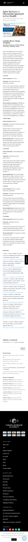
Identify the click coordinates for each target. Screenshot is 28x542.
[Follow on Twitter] (7, 529)
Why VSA (5, 485)
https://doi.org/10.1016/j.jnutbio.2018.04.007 (13, 277)
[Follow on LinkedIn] (16, 529)
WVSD (4, 465)
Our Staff (5, 456)
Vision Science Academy (10, 18)
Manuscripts (6, 20)
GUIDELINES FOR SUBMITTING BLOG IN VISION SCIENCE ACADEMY (12, 393)
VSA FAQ (5, 482)
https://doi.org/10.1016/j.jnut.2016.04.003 (13, 292)
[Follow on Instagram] (10, 529)
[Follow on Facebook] (4, 529)
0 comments (13, 20)
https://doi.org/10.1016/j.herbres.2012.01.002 (14, 327)
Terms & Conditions (8, 497)
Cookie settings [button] (20, 537)
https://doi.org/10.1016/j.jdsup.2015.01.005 (13, 302)
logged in (11, 342)
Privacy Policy (7, 488)
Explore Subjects (7, 450)
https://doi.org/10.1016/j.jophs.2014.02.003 (13, 310)
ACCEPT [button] (14, 539)
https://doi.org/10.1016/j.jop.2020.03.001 (12, 259)
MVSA (4, 459)
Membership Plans (8, 476)
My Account (6, 479)
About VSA (6, 444)
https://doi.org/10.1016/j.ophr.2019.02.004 (13, 267)
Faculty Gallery (7, 468)
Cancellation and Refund (10, 500)
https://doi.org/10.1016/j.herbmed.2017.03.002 (14, 284)
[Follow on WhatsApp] (19, 529)
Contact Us (6, 453)
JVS (4, 447)
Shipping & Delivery (8, 503)
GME (4, 462)
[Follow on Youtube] (13, 529)
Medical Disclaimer (8, 491)
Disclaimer (6, 494)
